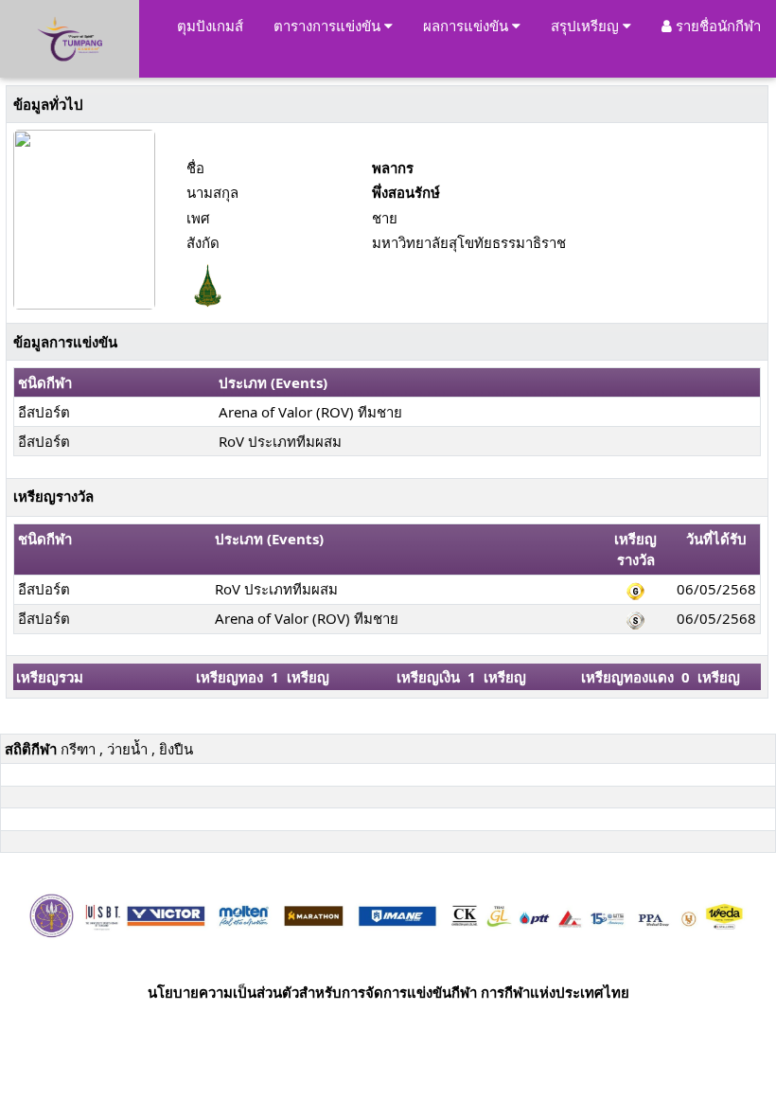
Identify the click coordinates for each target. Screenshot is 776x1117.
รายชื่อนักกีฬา (716, 25)
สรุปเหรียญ (587, 25)
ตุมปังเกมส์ (210, 25)
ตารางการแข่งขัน (328, 25)
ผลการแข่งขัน (467, 25)
